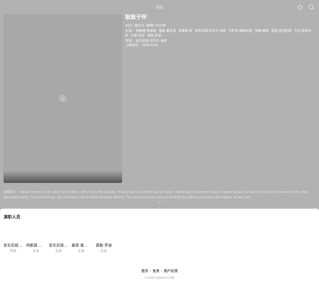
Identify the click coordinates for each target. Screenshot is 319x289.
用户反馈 (171, 271)
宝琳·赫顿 (262, 30)
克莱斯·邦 (185, 30)
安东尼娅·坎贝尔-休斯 (210, 30)
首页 (144, 271)
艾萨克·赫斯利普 (240, 30)
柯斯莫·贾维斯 (146, 30)
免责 (156, 271)
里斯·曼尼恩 (167, 30)
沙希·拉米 (138, 35)
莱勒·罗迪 (154, 35)
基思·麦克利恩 (281, 30)
